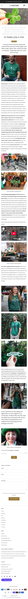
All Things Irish (22, 124)
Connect (3, 527)
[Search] (26, 5)
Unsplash (17, 450)
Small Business (5, 33)
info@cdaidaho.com (5, 564)
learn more (19, 1)
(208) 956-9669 (4, 567)
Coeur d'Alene (10, 27)
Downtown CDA (22, 27)
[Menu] (2, 5)
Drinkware (3, 522)
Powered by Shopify (14, 595)
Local (22, 29)
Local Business (7, 31)
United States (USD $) (13, 586)
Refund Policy (4, 545)
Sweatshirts (23, 33)
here (5, 219)
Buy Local (4, 27)
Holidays (18, 29)
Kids (2, 515)
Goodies (3, 524)
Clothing (3, 513)
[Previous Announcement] (2, 2)
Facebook (13, 373)
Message (3, 480)
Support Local (17, 33)
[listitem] (14, 1)
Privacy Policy (4, 542)
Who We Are (4, 536)
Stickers (11, 33)
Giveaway (14, 29)
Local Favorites (14, 31)
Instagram (21, 373)
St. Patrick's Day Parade (9, 194)
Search (2, 533)
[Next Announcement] (26, 2)
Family (9, 29)
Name (2, 468)
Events (5, 29)
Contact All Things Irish (14, 144)
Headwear (3, 520)
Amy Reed (11, 450)
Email (2, 474)
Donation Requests (5, 538)
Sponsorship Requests (6, 540)
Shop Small (20, 31)
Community (15, 27)
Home (2, 511)
